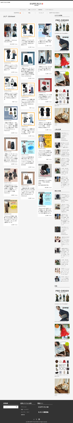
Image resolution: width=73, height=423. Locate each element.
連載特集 (23, 414)
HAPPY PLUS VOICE (54, 12)
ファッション (24, 406)
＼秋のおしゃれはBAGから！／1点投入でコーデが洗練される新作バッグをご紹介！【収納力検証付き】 (65, 162)
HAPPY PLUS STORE (5, 2)
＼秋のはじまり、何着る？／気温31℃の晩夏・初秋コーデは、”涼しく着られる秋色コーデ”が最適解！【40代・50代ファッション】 (65, 182)
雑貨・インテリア (32, 9)
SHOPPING (16, 12)
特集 (29, 12)
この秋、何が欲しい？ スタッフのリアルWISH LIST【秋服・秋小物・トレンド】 (65, 171)
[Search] (16, 407)
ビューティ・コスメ (25, 412)
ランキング (41, 12)
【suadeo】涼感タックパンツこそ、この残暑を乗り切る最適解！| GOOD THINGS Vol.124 (65, 153)
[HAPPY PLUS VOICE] (36, 4)
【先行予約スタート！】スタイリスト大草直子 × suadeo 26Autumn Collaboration (65, 137)
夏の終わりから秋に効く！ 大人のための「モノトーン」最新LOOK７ (65, 145)
